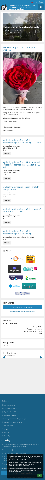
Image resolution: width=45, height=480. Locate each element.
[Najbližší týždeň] (41, 358)
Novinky (7, 436)
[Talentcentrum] (17, 258)
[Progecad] (14, 269)
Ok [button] (39, 475)
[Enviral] (30, 278)
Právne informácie (10, 415)
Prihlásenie (39, 2)
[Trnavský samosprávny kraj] (22, 293)
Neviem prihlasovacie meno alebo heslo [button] (22, 312)
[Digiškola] (16, 277)
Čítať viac (7, 154)
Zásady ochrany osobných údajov (15, 419)
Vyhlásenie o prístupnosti (12, 412)
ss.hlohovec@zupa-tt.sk (12, 450)
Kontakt (7, 432)
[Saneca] (14, 286)
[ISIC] (30, 269)
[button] (31, 2)
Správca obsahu (9, 405)
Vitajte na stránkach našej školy (22, 27)
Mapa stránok (8, 426)
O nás (6, 429)
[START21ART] (29, 286)
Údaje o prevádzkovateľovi (13, 422)
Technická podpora (10, 408)
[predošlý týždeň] (4, 358)
